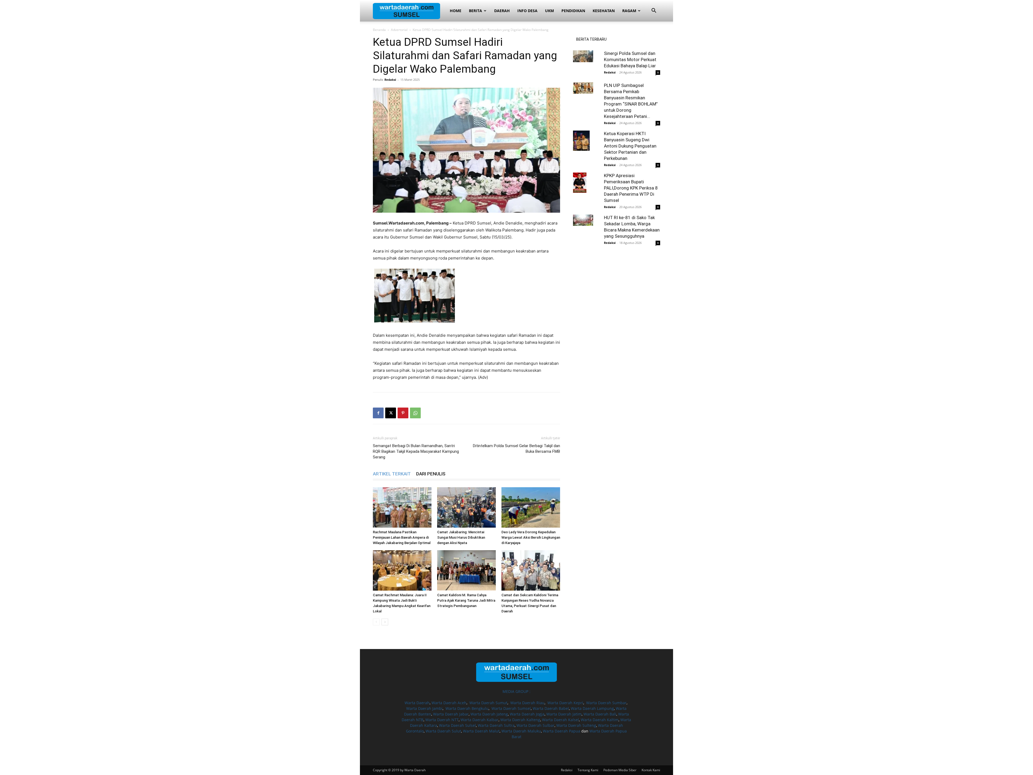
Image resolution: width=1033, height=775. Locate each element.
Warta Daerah (417, 702)
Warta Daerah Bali (599, 714)
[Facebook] (378, 413)
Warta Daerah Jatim (564, 714)
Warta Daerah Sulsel (457, 725)
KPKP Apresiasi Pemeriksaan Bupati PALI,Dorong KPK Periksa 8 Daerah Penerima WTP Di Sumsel (631, 188)
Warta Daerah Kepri (565, 702)
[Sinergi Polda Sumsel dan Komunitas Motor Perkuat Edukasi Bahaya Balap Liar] (586, 56)
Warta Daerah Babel (551, 708)
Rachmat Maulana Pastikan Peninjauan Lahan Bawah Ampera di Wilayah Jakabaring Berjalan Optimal (401, 537)
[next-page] (384, 622)
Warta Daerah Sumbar (606, 702)
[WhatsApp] (415, 413)
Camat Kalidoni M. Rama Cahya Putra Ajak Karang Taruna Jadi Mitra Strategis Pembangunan (466, 600)
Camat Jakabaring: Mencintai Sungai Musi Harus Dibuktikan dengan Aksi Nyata (461, 537)
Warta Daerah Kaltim (599, 719)
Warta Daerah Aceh (448, 702)
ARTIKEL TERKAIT (392, 473)
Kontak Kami (651, 770)
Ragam (629, 10)
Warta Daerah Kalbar (479, 719)
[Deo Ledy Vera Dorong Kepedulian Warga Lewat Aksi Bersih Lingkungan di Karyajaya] (530, 507)
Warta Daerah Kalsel (560, 719)
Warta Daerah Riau (527, 702)
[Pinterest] (403, 413)
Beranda (379, 29)
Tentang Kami (588, 770)
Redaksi (390, 80)
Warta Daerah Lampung (592, 708)
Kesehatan (604, 10)
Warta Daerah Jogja (527, 714)
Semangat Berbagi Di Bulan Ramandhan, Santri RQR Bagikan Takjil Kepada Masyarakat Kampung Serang (416, 451)
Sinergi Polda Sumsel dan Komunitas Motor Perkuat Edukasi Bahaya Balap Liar (630, 59)
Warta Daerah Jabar (451, 714)
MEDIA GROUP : (516, 691)
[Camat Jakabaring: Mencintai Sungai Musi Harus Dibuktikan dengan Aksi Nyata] (466, 507)
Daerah (502, 10)
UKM (549, 10)
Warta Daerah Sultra (496, 725)
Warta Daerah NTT (442, 719)
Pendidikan (573, 10)
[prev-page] (376, 622)
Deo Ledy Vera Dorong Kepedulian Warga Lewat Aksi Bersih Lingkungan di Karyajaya (530, 537)
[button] (653, 11)
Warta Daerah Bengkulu (467, 708)
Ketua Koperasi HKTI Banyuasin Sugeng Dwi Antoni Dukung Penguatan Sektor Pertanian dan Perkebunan (630, 146)
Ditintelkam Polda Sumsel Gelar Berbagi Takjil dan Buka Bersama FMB (516, 448)
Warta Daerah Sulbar (535, 725)
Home (455, 10)
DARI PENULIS (430, 473)
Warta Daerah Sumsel (511, 708)
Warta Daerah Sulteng (576, 725)
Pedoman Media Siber (619, 770)
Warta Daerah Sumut (488, 702)
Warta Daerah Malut (481, 731)
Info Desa (527, 10)
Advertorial (399, 29)
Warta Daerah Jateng (489, 714)
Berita (475, 10)
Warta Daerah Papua (561, 731)
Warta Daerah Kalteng (520, 719)
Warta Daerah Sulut (443, 731)
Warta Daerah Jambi (424, 708)
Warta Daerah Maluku (521, 731)
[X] (390, 413)
